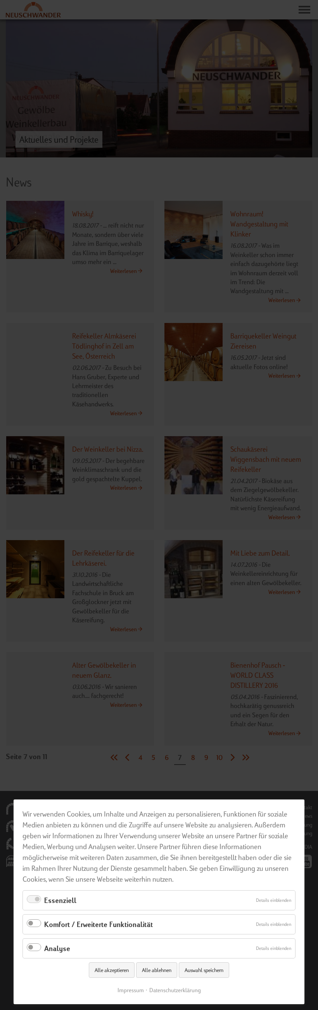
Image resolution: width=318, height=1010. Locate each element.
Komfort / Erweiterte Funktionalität (98, 924)
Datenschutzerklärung (175, 990)
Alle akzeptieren (112, 970)
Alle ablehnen (156, 970)
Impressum (131, 990)
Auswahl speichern (204, 970)
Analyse (57, 948)
